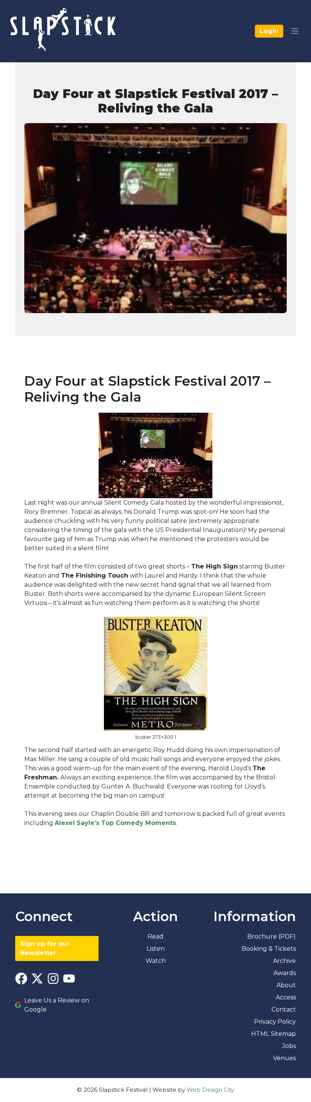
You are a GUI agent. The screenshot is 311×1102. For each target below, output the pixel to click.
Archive (284, 960)
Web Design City (210, 1089)
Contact (284, 1009)
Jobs (289, 1046)
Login (269, 31)
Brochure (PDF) (271, 936)
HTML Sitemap (273, 1033)
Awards (284, 973)
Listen (156, 948)
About (286, 985)
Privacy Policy (275, 1021)
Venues (284, 1058)
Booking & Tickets (269, 948)
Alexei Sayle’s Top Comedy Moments (115, 822)
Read (155, 936)
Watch (156, 960)
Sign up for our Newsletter (44, 948)
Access (286, 997)
